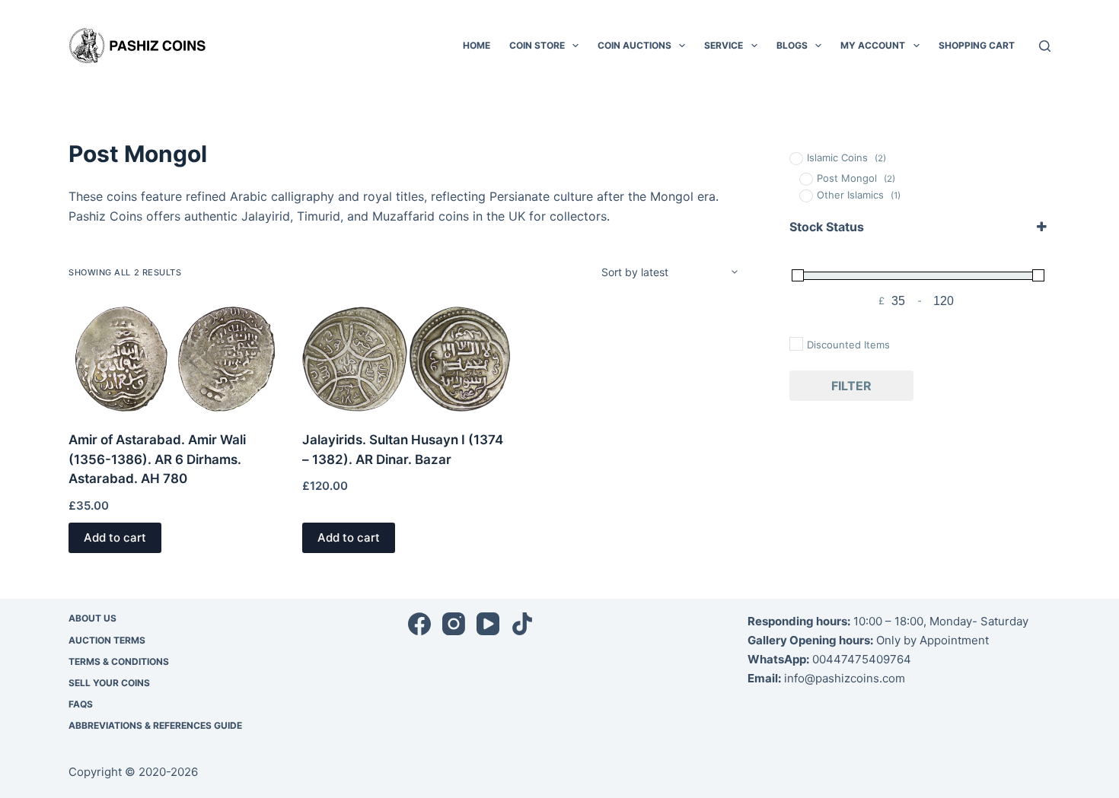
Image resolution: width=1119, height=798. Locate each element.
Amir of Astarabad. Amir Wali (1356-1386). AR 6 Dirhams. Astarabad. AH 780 (157, 459)
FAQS (81, 704)
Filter (851, 385)
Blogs (792, 45)
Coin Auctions (634, 45)
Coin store (537, 45)
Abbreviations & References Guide (155, 725)
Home (476, 45)
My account (872, 45)
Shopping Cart (977, 45)
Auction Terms (107, 640)
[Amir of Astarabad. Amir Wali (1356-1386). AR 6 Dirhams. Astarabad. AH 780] (174, 359)
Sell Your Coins (109, 682)
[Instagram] (453, 623)
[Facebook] (419, 623)
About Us (92, 618)
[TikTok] (522, 623)
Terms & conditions (119, 661)
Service (723, 45)
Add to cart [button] (115, 537)
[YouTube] (488, 623)
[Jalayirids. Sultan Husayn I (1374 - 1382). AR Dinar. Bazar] (407, 359)
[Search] (1044, 46)
